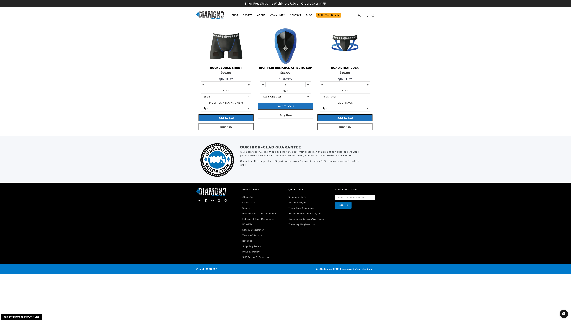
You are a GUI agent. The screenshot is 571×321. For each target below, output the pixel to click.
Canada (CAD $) (205, 269)
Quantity (226, 79)
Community (277, 15)
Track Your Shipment (301, 208)
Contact (295, 15)
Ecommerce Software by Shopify (357, 269)
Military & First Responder (258, 219)
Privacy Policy (251, 251)
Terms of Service (252, 235)
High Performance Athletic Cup (285, 68)
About (261, 15)
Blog (309, 15)
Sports (247, 15)
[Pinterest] (225, 200)
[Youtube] (212, 200)
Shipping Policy (251, 246)
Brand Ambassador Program (305, 213)
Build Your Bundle (329, 15)
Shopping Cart (297, 197)
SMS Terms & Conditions (257, 257)
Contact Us (249, 202)
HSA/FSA (247, 224)
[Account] (359, 15)
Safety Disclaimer (253, 230)
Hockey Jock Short (226, 68)
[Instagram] (219, 200)
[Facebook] (206, 200)
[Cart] (373, 15)
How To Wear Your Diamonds (259, 213)
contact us (334, 161)
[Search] (366, 15)
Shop (235, 15)
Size (226, 91)
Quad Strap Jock (345, 68)
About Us (247, 197)
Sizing (246, 208)
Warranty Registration (302, 224)
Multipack (345, 102)
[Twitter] (199, 200)
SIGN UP (343, 205)
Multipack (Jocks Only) (226, 102)
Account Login (297, 202)
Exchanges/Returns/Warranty (306, 219)
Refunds (247, 241)
